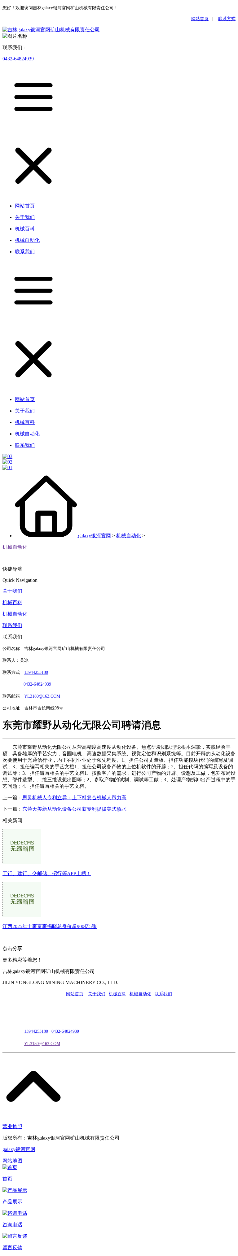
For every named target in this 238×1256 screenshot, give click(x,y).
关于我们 (12, 591)
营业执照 (12, 1126)
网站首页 (200, 18)
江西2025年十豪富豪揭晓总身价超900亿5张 (49, 926)
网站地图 (12, 1160)
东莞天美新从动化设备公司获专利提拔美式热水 (74, 809)
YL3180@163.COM (42, 1043)
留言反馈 (12, 1247)
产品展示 (12, 1201)
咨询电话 (12, 1224)
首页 (7, 1178)
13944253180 (36, 672)
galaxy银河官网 (94, 535)
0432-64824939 (18, 58)
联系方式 (227, 18)
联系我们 (12, 625)
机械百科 (12, 602)
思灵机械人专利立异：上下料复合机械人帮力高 (74, 797)
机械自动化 (128, 535)
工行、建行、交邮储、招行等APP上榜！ (46, 873)
